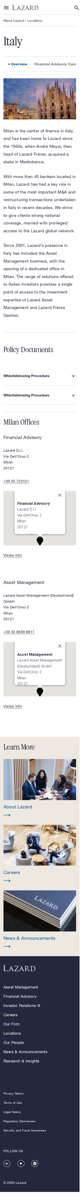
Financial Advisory (20, 996)
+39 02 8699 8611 (18, 631)
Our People (13, 1042)
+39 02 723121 (16, 481)
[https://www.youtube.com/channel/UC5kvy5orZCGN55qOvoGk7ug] (21, 1163)
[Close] (59, 497)
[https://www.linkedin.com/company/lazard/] (6, 1163)
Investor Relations (19, 1005)
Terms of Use (12, 1102)
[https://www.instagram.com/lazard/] (34, 1163)
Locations (34, 20)
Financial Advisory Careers (58, 64)
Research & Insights (21, 1060)
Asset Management (20, 987)
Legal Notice (12, 1112)
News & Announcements (25, 1051)
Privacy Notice (13, 1093)
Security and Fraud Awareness (24, 1130)
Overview (19, 64)
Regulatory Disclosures (19, 1121)
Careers (10, 1014)
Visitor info (12, 555)
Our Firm (11, 1024)
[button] (39, 788)
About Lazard (13, 20)
